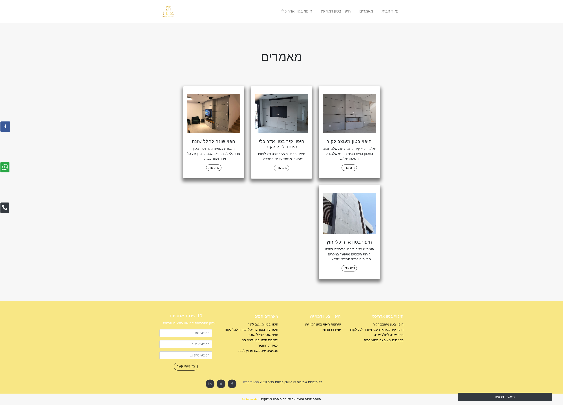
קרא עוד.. (349, 167)
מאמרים (366, 11)
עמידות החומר (331, 329)
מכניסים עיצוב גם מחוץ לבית (384, 340)
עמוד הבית (390, 11)
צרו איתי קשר (186, 366)
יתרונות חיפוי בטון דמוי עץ (323, 324)
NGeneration (251, 399)
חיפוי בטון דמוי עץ (336, 11)
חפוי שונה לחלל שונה (389, 335)
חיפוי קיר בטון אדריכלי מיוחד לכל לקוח (377, 329)
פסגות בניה (251, 382)
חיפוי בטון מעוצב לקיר (388, 324)
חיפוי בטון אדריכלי (296, 11)
